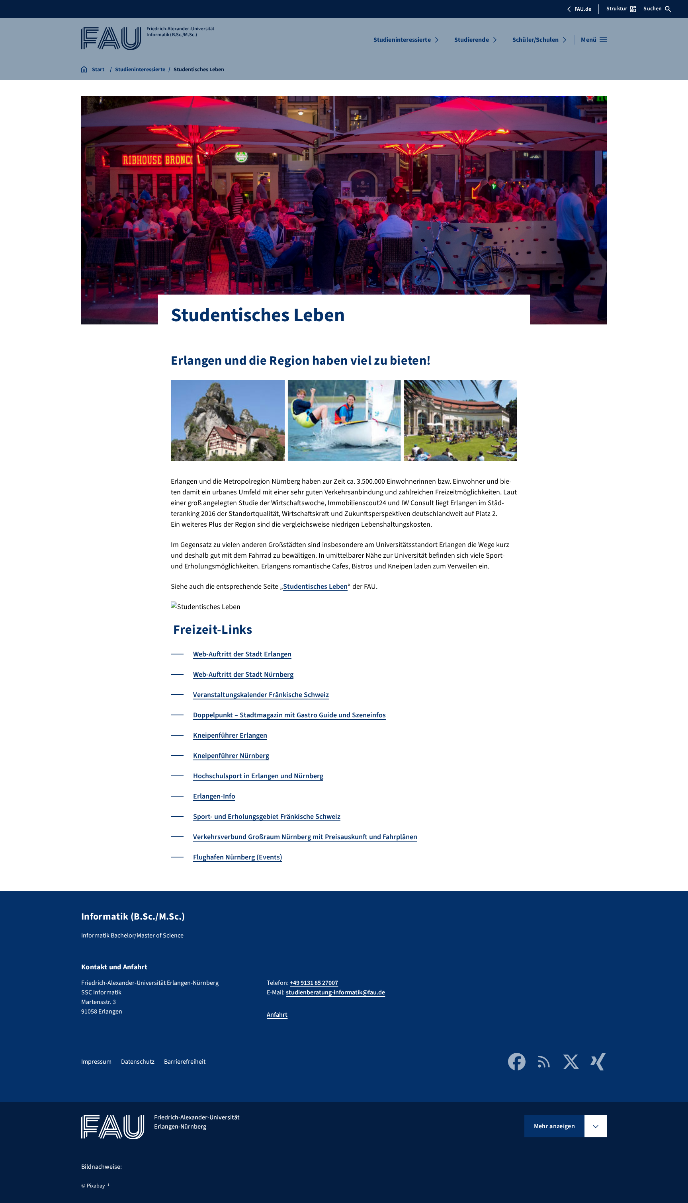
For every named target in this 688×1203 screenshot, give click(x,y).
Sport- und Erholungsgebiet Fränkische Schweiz (266, 817)
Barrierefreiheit (184, 1061)
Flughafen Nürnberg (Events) (237, 857)
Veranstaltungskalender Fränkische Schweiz (261, 695)
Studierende (471, 39)
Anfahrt (277, 1014)
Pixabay (96, 1186)
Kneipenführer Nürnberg (231, 756)
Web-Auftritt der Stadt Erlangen (242, 654)
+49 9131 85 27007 (314, 982)
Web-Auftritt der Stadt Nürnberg (243, 675)
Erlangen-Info (214, 796)
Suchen (652, 9)
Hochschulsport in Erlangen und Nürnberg (258, 776)
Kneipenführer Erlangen (230, 735)
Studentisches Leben (315, 587)
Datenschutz (137, 1061)
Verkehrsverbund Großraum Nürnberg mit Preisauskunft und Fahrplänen (305, 837)
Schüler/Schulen (535, 39)
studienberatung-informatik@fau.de (335, 992)
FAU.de (583, 9)
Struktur (616, 9)
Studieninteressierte (402, 39)
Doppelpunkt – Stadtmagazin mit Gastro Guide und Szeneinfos (289, 715)
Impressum (96, 1061)
